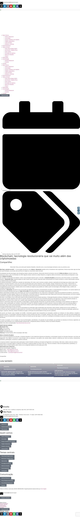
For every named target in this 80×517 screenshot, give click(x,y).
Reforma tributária (9, 84)
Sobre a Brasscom (9, 66)
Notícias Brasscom (9, 90)
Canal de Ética (8, 72)
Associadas (7, 68)
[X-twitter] (20, 6)
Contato (4, 93)
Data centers (8, 81)
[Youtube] (10, 6)
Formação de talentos (10, 83)
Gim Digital (43, 488)
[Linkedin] (4, 6)
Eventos (7, 92)
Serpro (6, 86)
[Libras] (78, 208)
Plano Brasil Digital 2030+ (11, 78)
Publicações (5, 87)
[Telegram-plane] (7, 6)
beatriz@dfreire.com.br (12, 349)
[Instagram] (1, 6)
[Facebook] (17, 6)
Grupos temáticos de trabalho (12, 69)
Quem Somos (5, 65)
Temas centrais (6, 77)
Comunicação (5, 89)
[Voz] (78, 210)
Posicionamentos (6, 75)
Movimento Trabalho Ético (11, 80)
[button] (40, 502)
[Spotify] (14, 6)
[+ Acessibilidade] (78, 213)
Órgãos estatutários (9, 71)
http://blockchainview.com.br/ (23, 322)
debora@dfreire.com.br (13, 351)
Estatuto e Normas (9, 74)
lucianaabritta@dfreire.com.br (15, 352)
